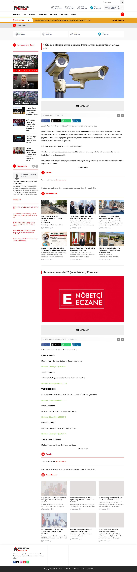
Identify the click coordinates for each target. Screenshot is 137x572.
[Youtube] (24, 562)
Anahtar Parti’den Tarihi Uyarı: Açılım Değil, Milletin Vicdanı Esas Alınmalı (82, 500)
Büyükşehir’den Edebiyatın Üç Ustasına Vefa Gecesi (31, 139)
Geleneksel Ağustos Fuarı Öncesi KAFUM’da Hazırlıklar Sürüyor (110, 499)
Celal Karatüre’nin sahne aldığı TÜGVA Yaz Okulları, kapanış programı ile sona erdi (25, 215)
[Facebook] (14, 562)
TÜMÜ (16, 48)
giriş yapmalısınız (61, 180)
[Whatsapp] (27, 562)
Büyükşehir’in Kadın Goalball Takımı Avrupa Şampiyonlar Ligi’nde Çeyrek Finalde (62, 20)
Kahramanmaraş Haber (51, 339)
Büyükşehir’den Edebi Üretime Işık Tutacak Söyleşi (25, 86)
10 (37, 71)
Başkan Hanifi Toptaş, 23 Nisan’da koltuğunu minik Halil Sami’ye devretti (53, 500)
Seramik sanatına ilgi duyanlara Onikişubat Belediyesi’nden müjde (53, 249)
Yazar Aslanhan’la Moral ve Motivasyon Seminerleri (108, 530)
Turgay (25, 175)
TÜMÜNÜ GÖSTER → (118, 20)
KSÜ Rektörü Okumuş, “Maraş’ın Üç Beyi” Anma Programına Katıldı (30, 125)
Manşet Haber (49, 115)
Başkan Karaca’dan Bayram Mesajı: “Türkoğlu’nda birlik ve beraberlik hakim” (31, 154)
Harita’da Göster (47, 367)
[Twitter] (17, 562)
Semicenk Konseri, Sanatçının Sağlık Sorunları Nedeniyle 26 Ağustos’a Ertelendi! (24, 232)
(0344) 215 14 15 (60, 367)
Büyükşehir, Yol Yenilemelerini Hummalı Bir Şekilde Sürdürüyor (110, 217)
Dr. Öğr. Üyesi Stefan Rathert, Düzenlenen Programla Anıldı (32, 111)
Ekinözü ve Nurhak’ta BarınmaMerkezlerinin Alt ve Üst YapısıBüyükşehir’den (109, 250)
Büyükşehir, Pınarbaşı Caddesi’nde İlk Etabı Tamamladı (25, 102)
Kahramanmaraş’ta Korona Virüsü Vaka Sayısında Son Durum (24, 182)
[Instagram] (21, 562)
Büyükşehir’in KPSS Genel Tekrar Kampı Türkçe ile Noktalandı (25, 239)
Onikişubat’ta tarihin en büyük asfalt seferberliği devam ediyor (81, 217)
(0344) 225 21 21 (60, 400)
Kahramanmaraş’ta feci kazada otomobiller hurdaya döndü (81, 530)
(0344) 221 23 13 (60, 417)
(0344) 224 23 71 (60, 434)
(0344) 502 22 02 (60, 383)
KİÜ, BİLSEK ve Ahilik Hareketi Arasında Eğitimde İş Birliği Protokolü (52, 531)
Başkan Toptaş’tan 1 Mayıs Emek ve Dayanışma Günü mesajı (82, 249)
